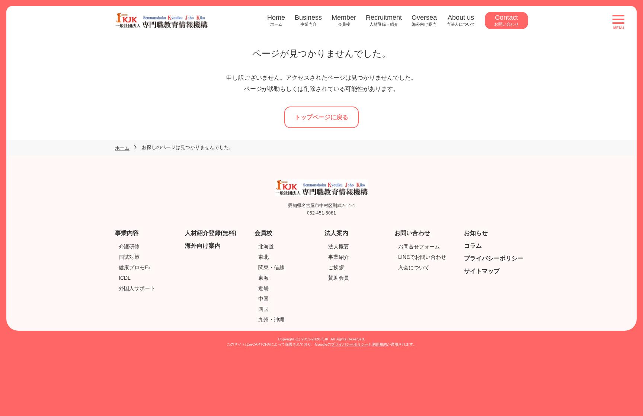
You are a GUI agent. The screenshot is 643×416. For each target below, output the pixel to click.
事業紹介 (338, 257)
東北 (263, 257)
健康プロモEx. (135, 267)
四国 (263, 309)
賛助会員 (338, 278)
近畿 (263, 288)
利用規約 (379, 344)
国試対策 (129, 257)
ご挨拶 (336, 267)
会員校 (263, 233)
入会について (413, 267)
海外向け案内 (203, 245)
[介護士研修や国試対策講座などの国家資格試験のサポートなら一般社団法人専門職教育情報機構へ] (161, 16)
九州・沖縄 (271, 320)
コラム (473, 245)
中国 (263, 299)
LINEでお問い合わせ (422, 257)
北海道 (266, 247)
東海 (263, 278)
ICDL (125, 278)
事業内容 (127, 233)
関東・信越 (271, 267)
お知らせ (476, 233)
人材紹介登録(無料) (210, 233)
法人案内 (336, 233)
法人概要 (338, 247)
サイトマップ (482, 271)
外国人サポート (137, 288)
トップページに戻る (321, 117)
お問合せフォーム (419, 247)
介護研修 (129, 247)
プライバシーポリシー (494, 258)
